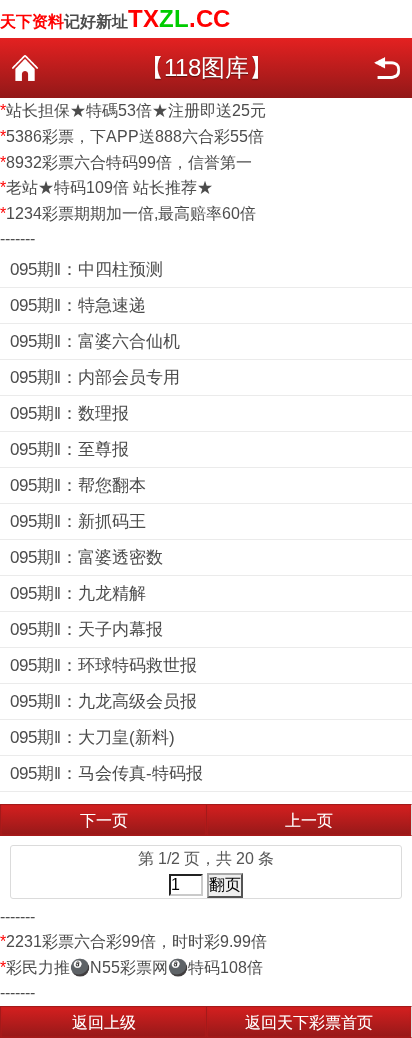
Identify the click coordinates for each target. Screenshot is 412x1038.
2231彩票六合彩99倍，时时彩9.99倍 (136, 941)
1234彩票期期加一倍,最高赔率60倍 (131, 213)
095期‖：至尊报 (69, 449)
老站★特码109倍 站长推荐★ (109, 187)
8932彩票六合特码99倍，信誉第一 (129, 162)
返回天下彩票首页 (309, 1022)
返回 (387, 68)
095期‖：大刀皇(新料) (92, 737)
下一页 (104, 820)
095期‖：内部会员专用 (95, 377)
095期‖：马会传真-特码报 (106, 773)
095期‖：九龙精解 (78, 593)
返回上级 (104, 1022)
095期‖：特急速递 (78, 305)
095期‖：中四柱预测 (86, 269)
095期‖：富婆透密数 (86, 557)
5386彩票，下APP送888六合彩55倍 (135, 136)
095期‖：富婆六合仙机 (95, 341)
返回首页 (25, 68)
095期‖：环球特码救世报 (103, 665)
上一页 (309, 820)
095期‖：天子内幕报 (86, 629)
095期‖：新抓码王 (78, 521)
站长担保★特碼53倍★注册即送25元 (136, 110)
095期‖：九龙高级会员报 (103, 701)
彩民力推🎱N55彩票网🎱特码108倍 (134, 967)
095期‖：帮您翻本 (78, 485)
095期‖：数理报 (69, 413)
